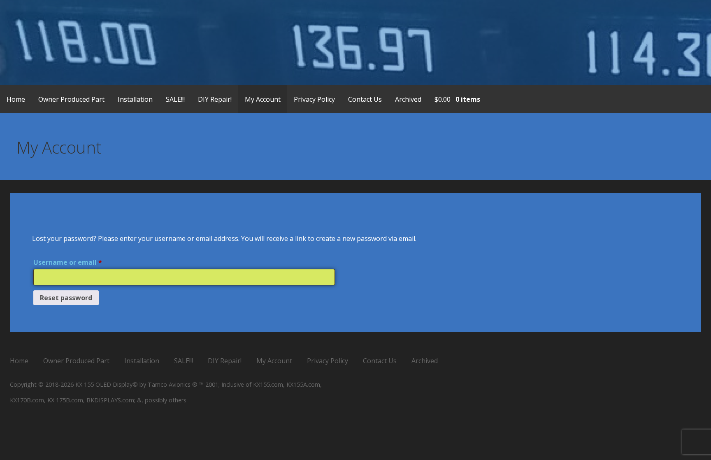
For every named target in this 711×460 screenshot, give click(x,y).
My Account (263, 99)
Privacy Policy (314, 99)
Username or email (82, 261)
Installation (135, 99)
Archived (408, 99)
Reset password (66, 297)
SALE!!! (175, 99)
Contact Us (365, 99)
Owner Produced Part (71, 99)
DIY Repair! (215, 99)
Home (16, 99)
